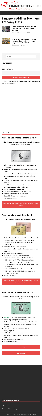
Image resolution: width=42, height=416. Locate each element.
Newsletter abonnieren (21, 77)
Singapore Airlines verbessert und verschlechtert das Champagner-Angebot (24, 28)
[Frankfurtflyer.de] (21, 9)
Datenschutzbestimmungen (10, 409)
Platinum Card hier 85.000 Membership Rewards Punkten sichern (21, 204)
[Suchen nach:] (21, 56)
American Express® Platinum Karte (20, 137)
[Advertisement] (21, 108)
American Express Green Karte (17, 292)
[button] (39, 12)
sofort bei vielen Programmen (18, 185)
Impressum (5, 405)
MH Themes (33, 414)
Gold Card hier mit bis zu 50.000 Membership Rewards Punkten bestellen (21, 282)
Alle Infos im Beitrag (10, 198)
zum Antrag (21, 347)
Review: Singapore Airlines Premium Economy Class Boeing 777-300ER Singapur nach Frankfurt (24, 41)
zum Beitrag (21, 353)
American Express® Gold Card (17, 215)
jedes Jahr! (16, 187)
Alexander (27, 32)
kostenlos (18, 194)
